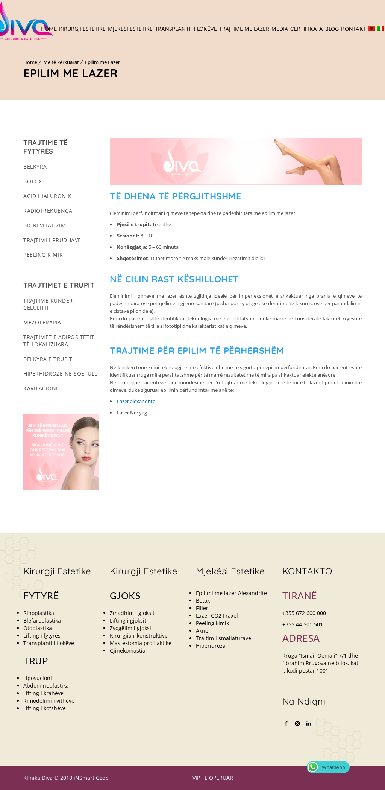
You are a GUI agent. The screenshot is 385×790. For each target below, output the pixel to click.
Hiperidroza (211, 645)
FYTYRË (41, 595)
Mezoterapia (42, 322)
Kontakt (353, 29)
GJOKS (125, 595)
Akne (202, 630)
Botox (32, 181)
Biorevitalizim (44, 225)
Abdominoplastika (46, 685)
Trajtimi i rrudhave (52, 240)
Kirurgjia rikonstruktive (139, 635)
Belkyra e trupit (47, 358)
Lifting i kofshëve (44, 708)
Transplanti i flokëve (48, 643)
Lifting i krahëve (43, 693)
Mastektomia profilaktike (140, 643)
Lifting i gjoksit (128, 620)
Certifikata (306, 29)
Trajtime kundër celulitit (48, 304)
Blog (332, 29)
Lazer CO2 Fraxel (217, 615)
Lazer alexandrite (136, 401)
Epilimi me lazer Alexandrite (231, 593)
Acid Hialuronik (47, 195)
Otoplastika (37, 628)
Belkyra (35, 166)
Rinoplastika (38, 612)
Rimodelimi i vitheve (48, 700)
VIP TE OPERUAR (212, 777)
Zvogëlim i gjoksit (131, 628)
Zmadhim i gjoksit (132, 612)
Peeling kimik (43, 254)
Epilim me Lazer (102, 62)
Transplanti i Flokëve (186, 29)
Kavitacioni (40, 388)
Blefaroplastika (42, 620)
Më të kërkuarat (61, 62)
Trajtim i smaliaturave (223, 638)
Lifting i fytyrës (42, 635)
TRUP (35, 660)
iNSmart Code (91, 777)
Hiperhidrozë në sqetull (60, 373)
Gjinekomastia (128, 650)
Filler (202, 608)
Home (49, 29)
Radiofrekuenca (47, 210)
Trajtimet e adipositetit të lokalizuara (58, 340)
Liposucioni (37, 678)
